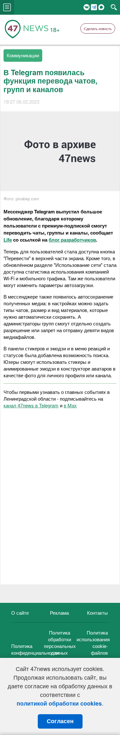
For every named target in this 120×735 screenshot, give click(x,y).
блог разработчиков (72, 239)
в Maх (70, 405)
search (114, 7)
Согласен (60, 721)
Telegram (94, 7)
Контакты (97, 612)
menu (7, 7)
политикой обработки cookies (59, 703)
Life (8, 239)
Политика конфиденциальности (35, 649)
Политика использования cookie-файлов (93, 642)
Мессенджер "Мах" (101, 7)
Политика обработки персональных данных (60, 642)
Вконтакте (87, 7)
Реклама (59, 612)
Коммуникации (23, 55)
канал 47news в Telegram (31, 405)
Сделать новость (98, 28)
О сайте (20, 612)
